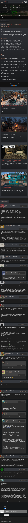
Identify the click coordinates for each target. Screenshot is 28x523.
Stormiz (7, 401)
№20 (5, 206)
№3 (5, 457)
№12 (5, 306)
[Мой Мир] (16, 85)
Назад (1, 17)
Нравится (24, 206)
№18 (5, 245)
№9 (6, 421)
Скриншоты (17, 24)
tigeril (5, 296)
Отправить (7, 515)
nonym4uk (6, 244)
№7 (5, 382)
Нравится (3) (23, 305)
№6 (6, 414)
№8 (5, 354)
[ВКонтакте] (12, 85)
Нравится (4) (22, 365)
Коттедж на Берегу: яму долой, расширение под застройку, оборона (14, 106)
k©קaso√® (23, 7)
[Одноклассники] (14, 85)
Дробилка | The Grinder (6, 187)
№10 (6, 363)
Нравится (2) (23, 245)
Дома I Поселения (6, 17)
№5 (6, 402)
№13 (5, 297)
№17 (5, 257)
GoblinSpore (6, 353)
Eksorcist (7, 362)
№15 (5, 266)
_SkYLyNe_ (6, 469)
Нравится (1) (23, 229)
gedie (5, 282)
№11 (5, 325)
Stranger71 (6, 265)
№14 (5, 283)
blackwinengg (8, 371)
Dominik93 (7, 427)
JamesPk (9, 7)
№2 (5, 470)
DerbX (5, 205)
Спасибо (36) (5, 20)
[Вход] (5, 507)
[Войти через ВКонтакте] (5, 508)
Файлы (9, 24)
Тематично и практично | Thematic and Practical (11, 160)
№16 (6, 273)
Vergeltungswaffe (7, 225)
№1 (5, 481)
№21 (6, 372)
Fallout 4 (12, 17)
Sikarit (7, 272)
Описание (3, 24)
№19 (5, 226)
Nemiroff (6, 381)
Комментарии (5, 26)
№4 (5, 391)
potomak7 (6, 256)
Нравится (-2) (23, 324)
